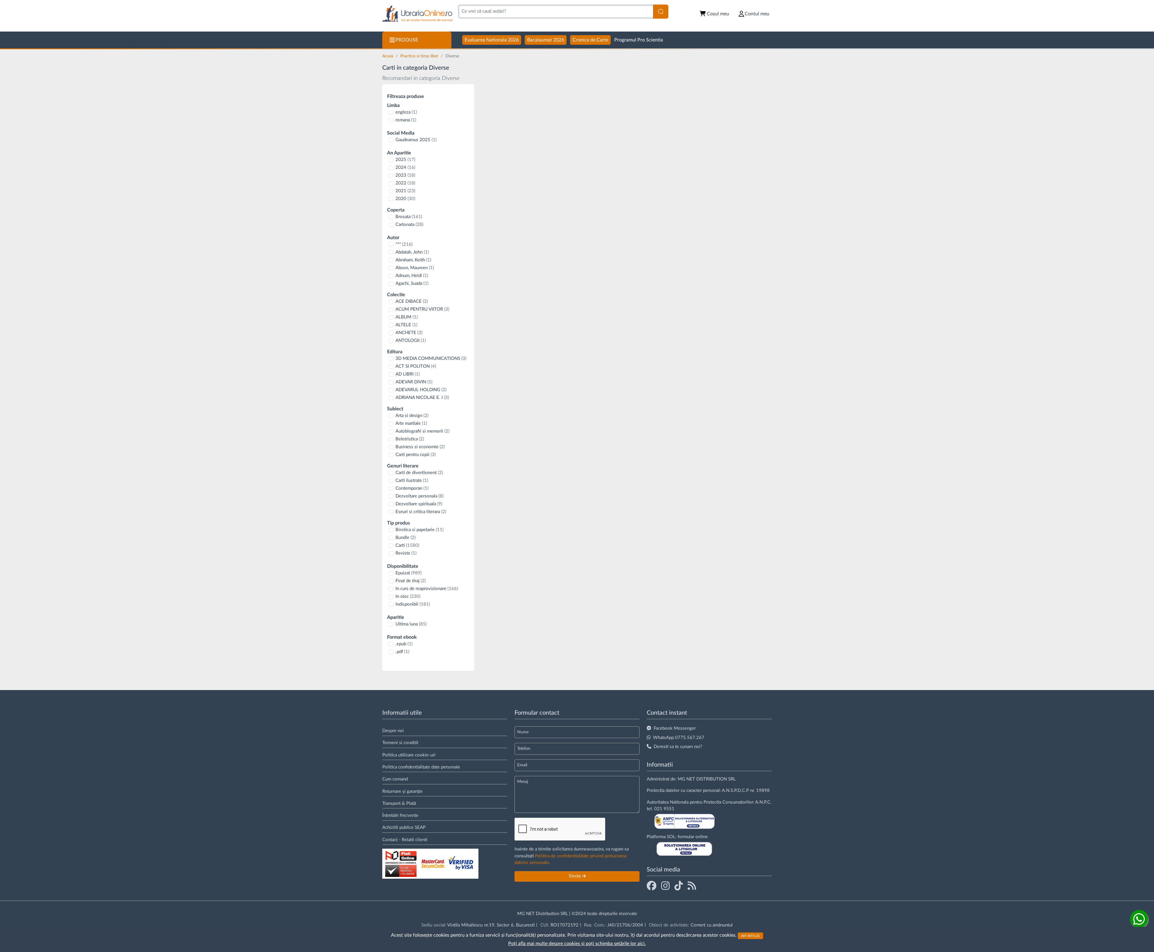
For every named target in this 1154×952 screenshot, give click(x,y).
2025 (405, 159)
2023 (405, 175)
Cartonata (409, 224)
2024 (405, 167)
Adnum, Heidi (411, 275)
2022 (405, 183)
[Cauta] (660, 12)
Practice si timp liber (419, 56)
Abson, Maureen (414, 268)
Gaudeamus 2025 (416, 140)
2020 (405, 198)
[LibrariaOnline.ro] (417, 14)
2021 (405, 191)
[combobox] (555, 12)
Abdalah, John (412, 252)
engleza (406, 112)
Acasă (388, 56)
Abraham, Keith (413, 260)
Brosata (408, 216)
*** (404, 244)
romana (405, 120)
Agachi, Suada (412, 283)
